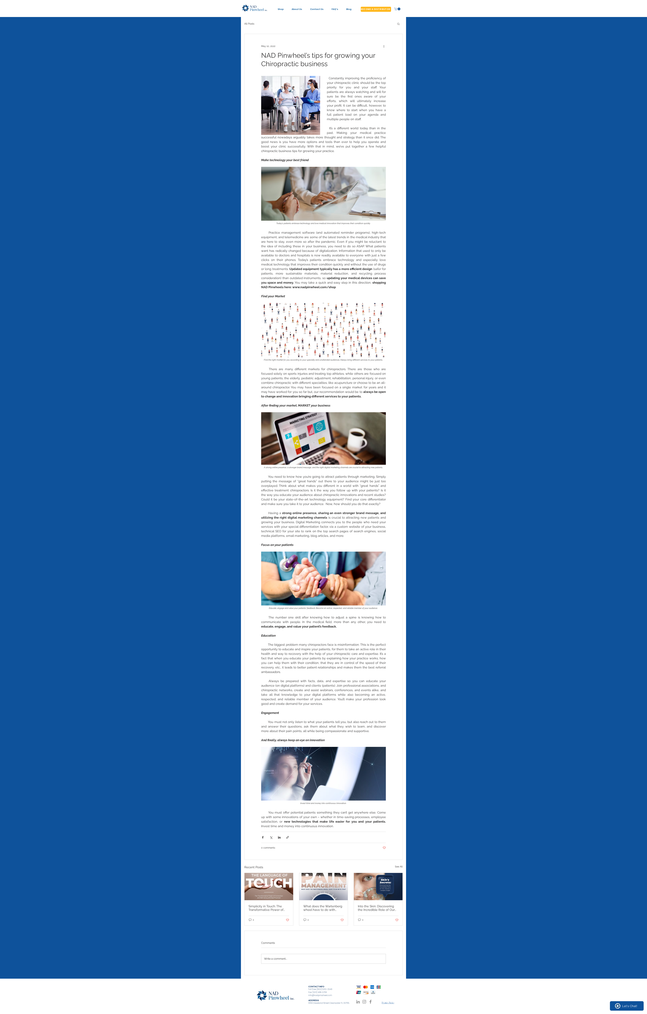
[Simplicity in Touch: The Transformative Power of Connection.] (268, 886)
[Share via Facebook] (262, 837)
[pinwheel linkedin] (358, 1001)
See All (399, 866)
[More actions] (384, 46)
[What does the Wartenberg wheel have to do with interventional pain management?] (323, 886)
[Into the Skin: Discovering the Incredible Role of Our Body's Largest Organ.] (378, 886)
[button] (397, 9)
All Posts (249, 23)
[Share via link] (287, 837)
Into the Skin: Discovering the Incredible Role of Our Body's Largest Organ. (376, 907)
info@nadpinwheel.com (320, 995)
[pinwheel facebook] (370, 1001)
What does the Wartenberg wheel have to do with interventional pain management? (322, 907)
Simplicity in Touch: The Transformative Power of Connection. (266, 907)
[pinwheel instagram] (364, 1001)
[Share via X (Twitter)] (271, 837)
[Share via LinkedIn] (279, 837)
